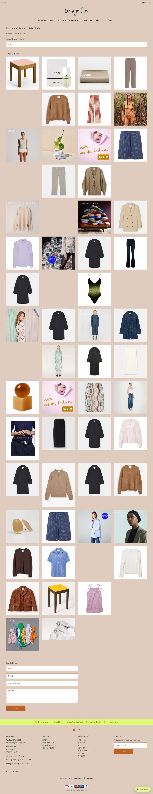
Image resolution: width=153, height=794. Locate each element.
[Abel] (58, 73)
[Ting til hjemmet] (58, 598)
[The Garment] (22, 598)
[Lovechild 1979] (94, 361)
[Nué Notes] (130, 433)
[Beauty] (58, 145)
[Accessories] (94, 73)
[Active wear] (130, 73)
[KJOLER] (58, 361)
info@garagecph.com (18, 742)
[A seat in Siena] (22, 73)
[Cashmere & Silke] (22, 217)
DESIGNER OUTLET (49, 742)
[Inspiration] (22, 325)
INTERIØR (72, 20)
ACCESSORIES (86, 20)
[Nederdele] (58, 433)
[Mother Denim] (130, 397)
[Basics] (22, 145)
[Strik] (22, 562)
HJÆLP (44, 740)
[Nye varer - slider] (58, 485)
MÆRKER (54, 20)
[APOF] (94, 109)
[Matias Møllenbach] (22, 397)
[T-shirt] (130, 562)
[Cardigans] (94, 181)
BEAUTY (99, 20)
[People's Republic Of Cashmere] (130, 479)
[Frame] (130, 253)
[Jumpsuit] (130, 325)
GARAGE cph (82, 790)
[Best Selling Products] (130, 145)
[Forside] (94, 253)
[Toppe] (94, 598)
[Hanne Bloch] (94, 289)
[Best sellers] (94, 145)
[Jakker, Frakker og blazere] (58, 325)
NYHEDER (42, 20)
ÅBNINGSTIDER (48, 748)
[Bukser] (58, 181)
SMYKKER (111, 20)
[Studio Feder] (58, 562)
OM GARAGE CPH (49, 745)
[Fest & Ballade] (58, 253)
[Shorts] (58, 526)
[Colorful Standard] (22, 253)
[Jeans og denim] (94, 325)
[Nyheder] (94, 479)
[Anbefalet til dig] (58, 109)
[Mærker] (22, 438)
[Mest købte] (58, 397)
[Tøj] (58, 629)
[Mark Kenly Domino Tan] (130, 361)
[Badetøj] (130, 109)
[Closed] (130, 217)
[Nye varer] (22, 479)
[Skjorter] (94, 526)
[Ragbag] (22, 526)
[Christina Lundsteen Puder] (94, 217)
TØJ (63, 20)
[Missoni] (94, 397)
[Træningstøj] (22, 634)
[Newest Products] (94, 433)
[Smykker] (130, 526)
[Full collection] (22, 289)
